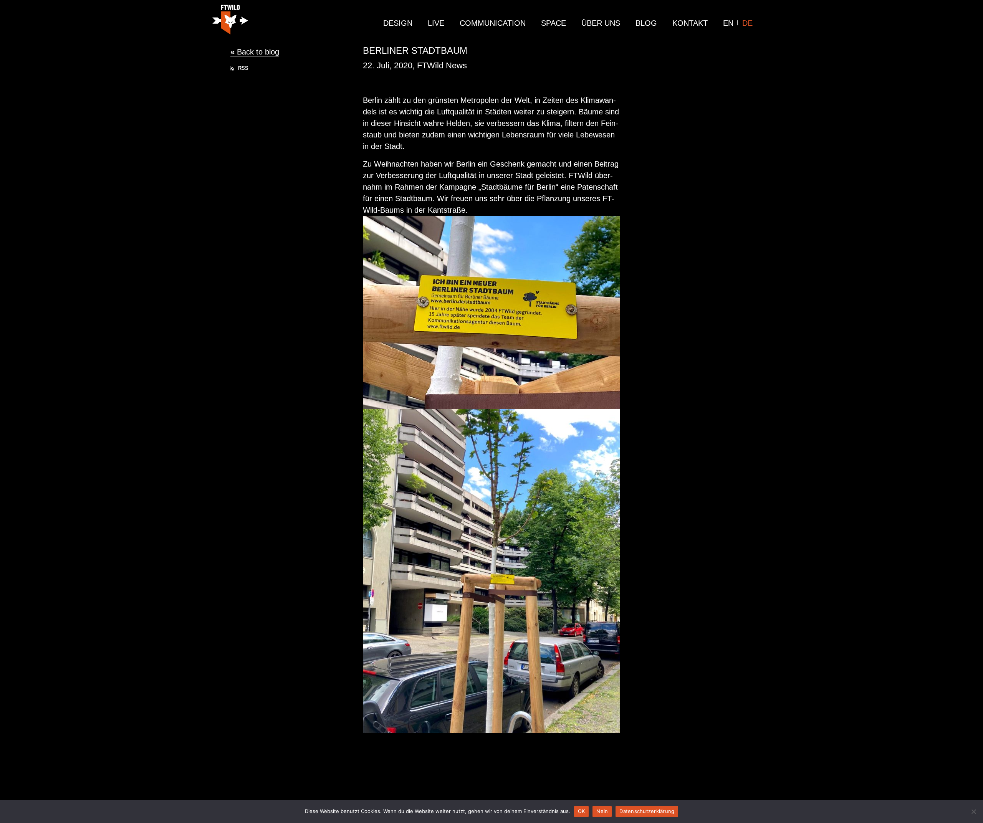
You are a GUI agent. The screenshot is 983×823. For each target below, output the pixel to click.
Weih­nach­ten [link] (396, 164)
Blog (646, 23)
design (397, 23)
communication (493, 23)
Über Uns (600, 23)
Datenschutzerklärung (646, 811)
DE (747, 23)
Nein (602, 811)
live (436, 23)
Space (553, 23)
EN (728, 23)
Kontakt (690, 23)
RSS (242, 68)
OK (581, 811)
